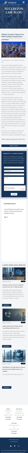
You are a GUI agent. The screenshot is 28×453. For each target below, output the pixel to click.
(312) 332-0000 (8, 417)
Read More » (7, 305)
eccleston (7, 139)
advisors (20, 139)
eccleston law (13, 139)
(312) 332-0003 (8, 419)
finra (24, 139)
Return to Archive (14, 145)
